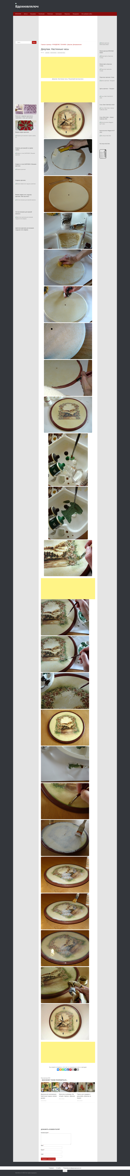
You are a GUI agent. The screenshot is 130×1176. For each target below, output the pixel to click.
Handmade (42, 14)
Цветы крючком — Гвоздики (107, 88)
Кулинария (59, 14)
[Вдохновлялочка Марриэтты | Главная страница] (27, 6)
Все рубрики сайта (87, 14)
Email (42, 1149)
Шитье (26, 14)
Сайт (42, 1154)
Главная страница (46, 44)
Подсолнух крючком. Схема (107, 77)
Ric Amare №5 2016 (105, 143)
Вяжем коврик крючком (22, 132)
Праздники (76, 14)
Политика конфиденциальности (72, 1168)
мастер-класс (53, 52)
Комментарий (45, 1132)
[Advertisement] (68, 28)
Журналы (67, 14)
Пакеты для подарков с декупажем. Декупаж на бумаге (84, 1096)
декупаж (47, 52)
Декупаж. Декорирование (74, 44)
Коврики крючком (20, 180)
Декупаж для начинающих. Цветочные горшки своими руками (49, 1096)
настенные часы (61, 52)
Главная (51, 1168)
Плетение (50, 14)
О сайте (58, 1168)
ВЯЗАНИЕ (18, 14)
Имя (42, 1145)
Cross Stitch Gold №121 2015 (107, 104)
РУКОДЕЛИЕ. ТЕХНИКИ (59, 44)
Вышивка (33, 14)
